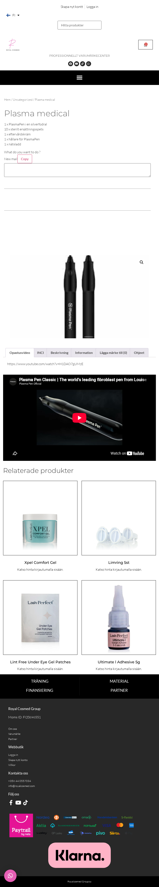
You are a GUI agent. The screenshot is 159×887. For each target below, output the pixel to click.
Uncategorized (23, 100)
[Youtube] (76, 63)
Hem (7, 100)
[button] (79, 77)
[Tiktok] (82, 63)
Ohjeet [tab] (139, 353)
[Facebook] (70, 63)
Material (119, 681)
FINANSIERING (39, 690)
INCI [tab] (40, 353)
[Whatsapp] (88, 63)
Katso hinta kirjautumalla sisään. (40, 569)
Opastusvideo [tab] (20, 353)
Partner (119, 690)
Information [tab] (84, 353)
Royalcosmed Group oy (79, 881)
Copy (25, 159)
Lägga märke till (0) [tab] (113, 353)
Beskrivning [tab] (59, 353)
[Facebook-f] (10, 802)
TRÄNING (39, 681)
